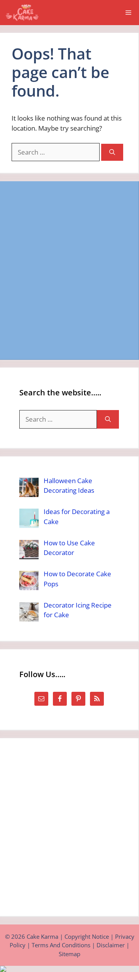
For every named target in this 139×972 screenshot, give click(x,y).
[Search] (112, 152)
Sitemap (69, 954)
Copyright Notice (86, 936)
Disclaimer (111, 945)
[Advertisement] (69, 270)
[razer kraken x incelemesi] (69, 969)
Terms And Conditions (61, 945)
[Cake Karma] (23, 12)
